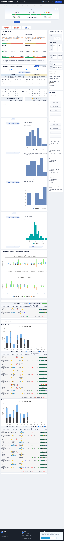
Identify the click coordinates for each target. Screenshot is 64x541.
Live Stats (31, 21)
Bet (55, 31)
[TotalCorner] (7, 2)
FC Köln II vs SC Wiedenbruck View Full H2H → (36, 301)
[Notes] (57, 9)
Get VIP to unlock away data (36, 246)
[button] (53, 2)
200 (58, 81)
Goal (40, 66)
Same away (22, 426)
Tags (52, 85)
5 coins (54, 76)
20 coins (56, 78)
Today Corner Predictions (26, 535)
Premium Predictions (26, 533)
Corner (36, 66)
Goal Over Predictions (26, 536)
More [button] (31, 1)
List (61, 31)
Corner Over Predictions (26, 538)
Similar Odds (38, 21)
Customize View (46, 303)
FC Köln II (17, 11)
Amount (50, 80)
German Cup (41, 69)
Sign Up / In (58, 1)
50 (52, 81)
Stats (58, 31)
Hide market (52, 73)
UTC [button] (49, 1)
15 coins (51, 78)
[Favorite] (55, 9)
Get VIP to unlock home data (13, 123)
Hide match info (53, 71)
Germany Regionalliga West (17, 69)
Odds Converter (46, 21)
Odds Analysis (24, 21)
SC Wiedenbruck (47, 11)
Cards (44, 66)
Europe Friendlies (31, 69)
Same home (26, 303)
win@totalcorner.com (4, 536)
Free (51, 76)
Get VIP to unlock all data (25, 72)
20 (50, 81)
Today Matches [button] (18, 1)
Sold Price (51, 74)
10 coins (58, 76)
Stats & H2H (16, 21)
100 (55, 81)
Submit (51, 87)
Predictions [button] (25, 1)
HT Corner (44, 321)
